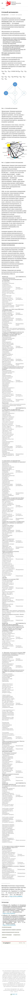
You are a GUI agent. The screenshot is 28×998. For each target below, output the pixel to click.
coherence (4, 937)
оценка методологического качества (10, 932)
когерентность (16, 934)
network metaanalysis (7, 934)
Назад (3, 8)
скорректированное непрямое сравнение (11, 929)
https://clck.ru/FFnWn (9, 925)
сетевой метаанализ (6, 927)
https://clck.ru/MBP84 (15, 896)
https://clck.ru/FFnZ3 (9, 913)
